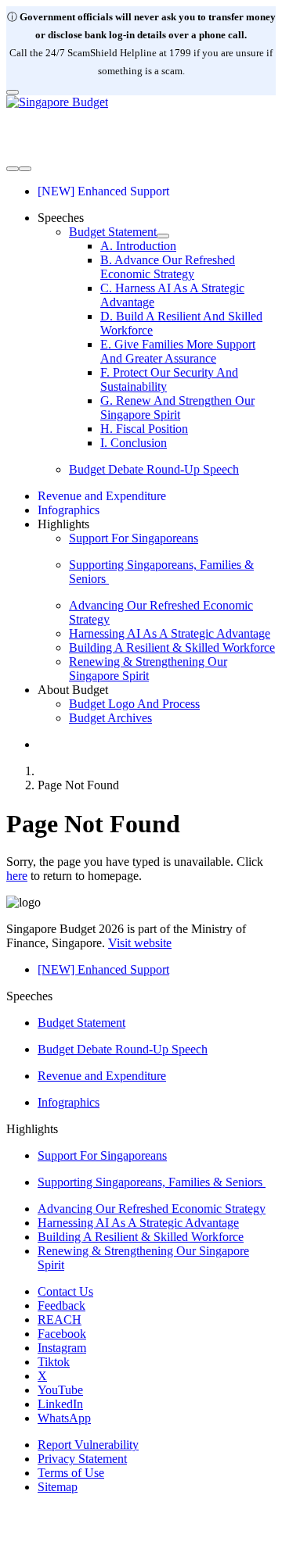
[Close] (12, 92)
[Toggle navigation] (12, 168)
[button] (61, 217)
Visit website (140, 943)
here (16, 875)
